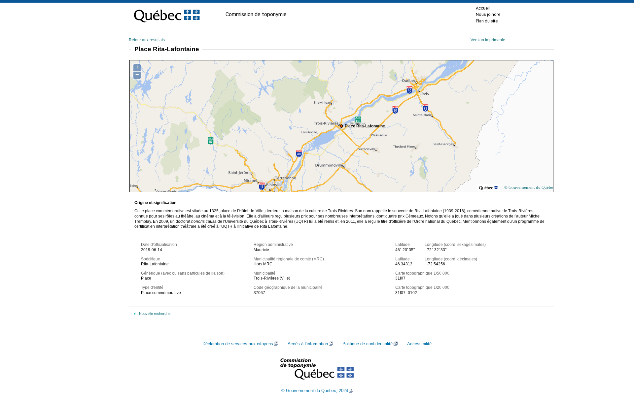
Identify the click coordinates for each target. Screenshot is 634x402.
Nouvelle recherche (154, 314)
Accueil (483, 8)
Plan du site (487, 20)
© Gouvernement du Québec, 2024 (314, 390)
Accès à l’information (308, 344)
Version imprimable (488, 40)
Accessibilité (419, 344)
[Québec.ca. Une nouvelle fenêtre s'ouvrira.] (167, 14)
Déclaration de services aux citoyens (237, 344)
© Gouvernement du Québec (529, 187)
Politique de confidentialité (367, 344)
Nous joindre (488, 14)
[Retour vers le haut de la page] (617, 365)
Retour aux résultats (147, 40)
